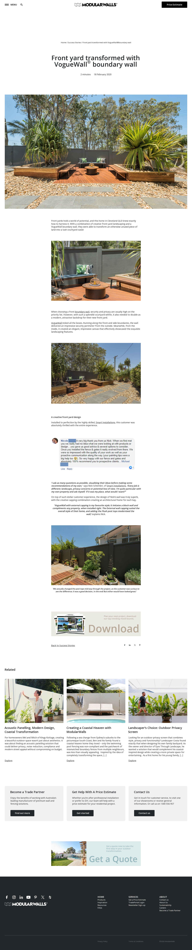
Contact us (164, 899)
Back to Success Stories (63, 645)
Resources (102, 905)
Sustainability (165, 905)
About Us (163, 902)
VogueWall (56, 322)
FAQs (100, 907)
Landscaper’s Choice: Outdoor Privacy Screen (155, 730)
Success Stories (74, 42)
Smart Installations (105, 422)
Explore (8, 760)
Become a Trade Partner (169, 910)
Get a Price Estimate (137, 899)
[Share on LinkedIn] (130, 645)
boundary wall (82, 311)
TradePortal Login (136, 902)
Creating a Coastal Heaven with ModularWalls (88, 730)
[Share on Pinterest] (140, 645)
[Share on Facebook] (125, 645)
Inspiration (102, 902)
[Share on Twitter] (135, 645)
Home (63, 42)
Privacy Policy (102, 941)
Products (101, 899)
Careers (162, 907)
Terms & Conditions (136, 941)
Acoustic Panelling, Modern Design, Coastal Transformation (30, 730)
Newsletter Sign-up (137, 905)
